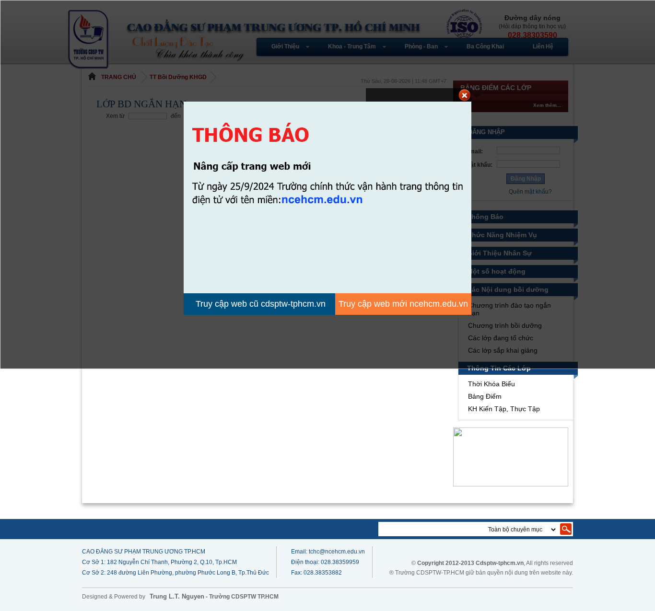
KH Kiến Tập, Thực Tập (504, 409)
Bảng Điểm (485, 396)
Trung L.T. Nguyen (177, 596)
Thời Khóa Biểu (491, 384)
